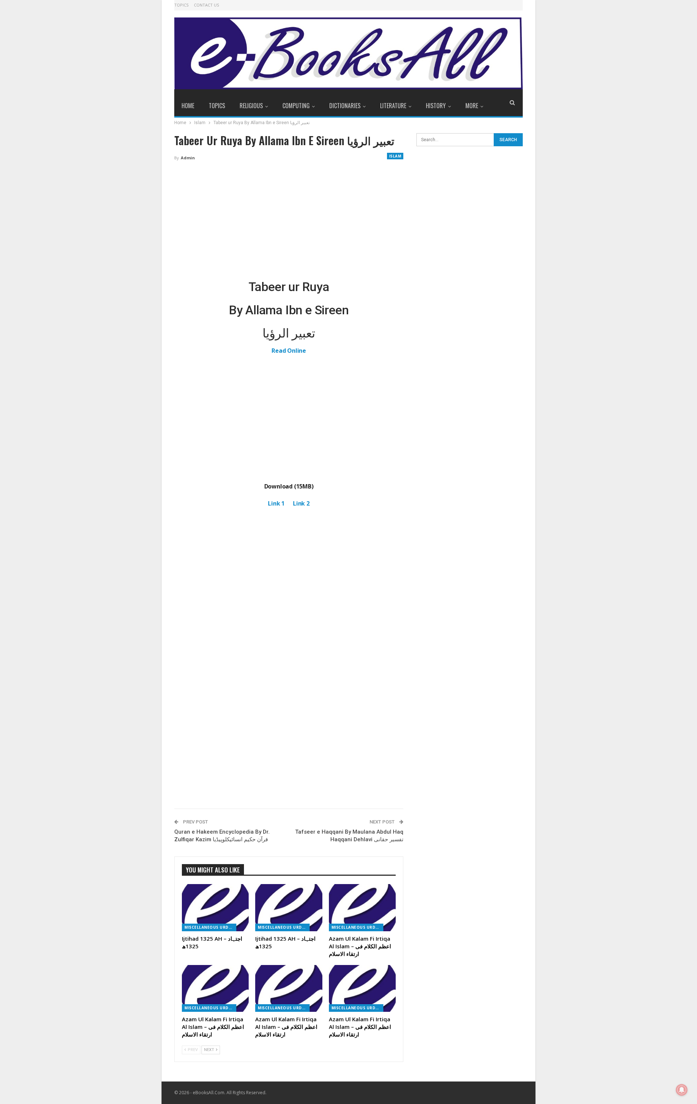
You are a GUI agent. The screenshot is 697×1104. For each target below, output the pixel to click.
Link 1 (276, 503)
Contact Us (206, 5)
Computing (296, 105)
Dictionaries (344, 105)
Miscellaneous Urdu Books (210, 927)
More (471, 105)
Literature (393, 105)
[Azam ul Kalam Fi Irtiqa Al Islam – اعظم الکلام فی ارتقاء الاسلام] (362, 907)
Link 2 (301, 503)
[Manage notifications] (682, 1090)
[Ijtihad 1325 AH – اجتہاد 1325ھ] (215, 907)
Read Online (289, 351)
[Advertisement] (288, 220)
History (436, 105)
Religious (251, 105)
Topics (181, 5)
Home (188, 105)
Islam (395, 156)
